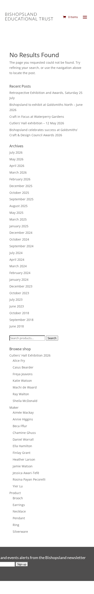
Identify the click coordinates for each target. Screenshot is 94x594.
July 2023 (16, 299)
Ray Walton (21, 394)
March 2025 (18, 219)
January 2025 (18, 226)
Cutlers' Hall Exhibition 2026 (29, 355)
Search (52, 338)
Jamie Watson (23, 466)
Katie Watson (22, 380)
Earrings (19, 505)
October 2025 (19, 193)
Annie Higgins (23, 419)
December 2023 (20, 286)
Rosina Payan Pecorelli (29, 479)
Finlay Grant (21, 453)
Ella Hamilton (22, 446)
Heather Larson (24, 459)
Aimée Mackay (23, 412)
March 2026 (18, 172)
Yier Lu (18, 486)
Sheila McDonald (25, 401)
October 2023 (19, 293)
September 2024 (21, 246)
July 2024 (16, 253)
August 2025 (18, 206)
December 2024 (20, 233)
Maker (14, 407)
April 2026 (16, 166)
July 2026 (16, 152)
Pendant (19, 518)
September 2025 (21, 199)
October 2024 (19, 239)
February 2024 (19, 273)
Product (15, 493)
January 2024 (18, 279)
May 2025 (16, 213)
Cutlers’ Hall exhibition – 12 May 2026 (36, 123)
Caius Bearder (23, 367)
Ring (16, 525)
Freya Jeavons (23, 374)
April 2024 (16, 259)
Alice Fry (19, 360)
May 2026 (16, 159)
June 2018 (16, 326)
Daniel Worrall (23, 439)
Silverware (20, 531)
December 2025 (20, 186)
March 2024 (18, 266)
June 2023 (16, 306)
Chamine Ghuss (24, 433)
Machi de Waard (25, 387)
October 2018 (19, 313)
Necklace (19, 511)
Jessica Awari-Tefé (26, 473)
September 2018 (21, 320)
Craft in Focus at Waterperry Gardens (36, 116)
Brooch (18, 498)
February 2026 (19, 179)
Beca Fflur (20, 426)
